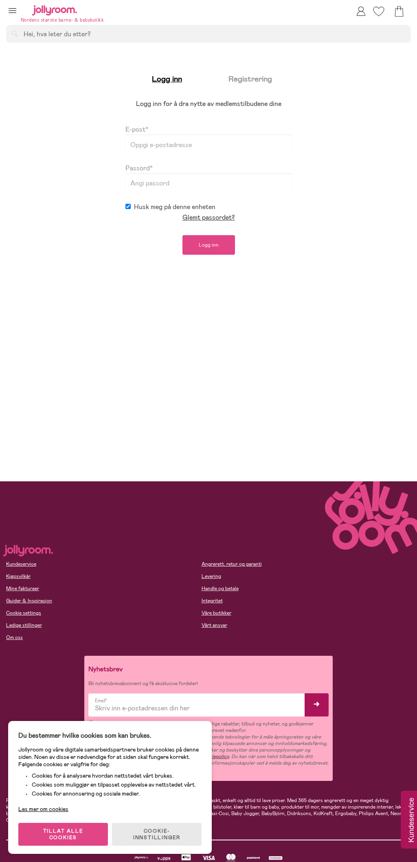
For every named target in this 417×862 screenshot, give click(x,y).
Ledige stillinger (24, 625)
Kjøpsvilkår (18, 576)
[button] (12, 10)
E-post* (136, 129)
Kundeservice (21, 564)
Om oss (14, 637)
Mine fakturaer (22, 588)
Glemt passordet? (208, 217)
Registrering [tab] (250, 79)
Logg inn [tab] (167, 79)
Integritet (212, 600)
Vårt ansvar (214, 625)
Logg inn (209, 245)
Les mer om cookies (43, 809)
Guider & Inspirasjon (29, 600)
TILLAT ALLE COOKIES (63, 834)
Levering (211, 576)
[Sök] (14, 33)
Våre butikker (216, 613)
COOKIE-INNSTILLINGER (156, 834)
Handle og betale (220, 588)
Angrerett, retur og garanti (232, 564)
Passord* (139, 168)
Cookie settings (23, 613)
